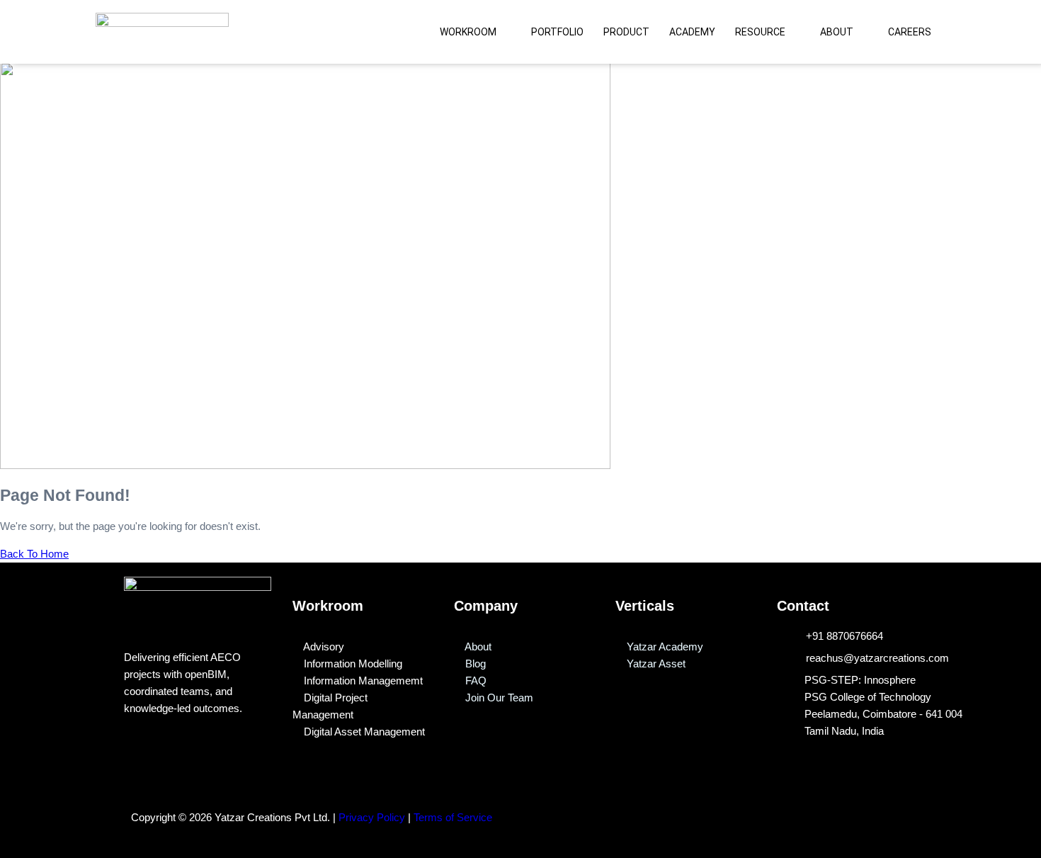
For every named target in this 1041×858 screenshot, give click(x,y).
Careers (909, 32)
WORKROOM (468, 32)
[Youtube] (806, 806)
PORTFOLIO (557, 32)
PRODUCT (626, 32)
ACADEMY (692, 32)
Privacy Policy (372, 817)
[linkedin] (773, 806)
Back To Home (34, 554)
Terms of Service (454, 817)
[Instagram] (838, 806)
